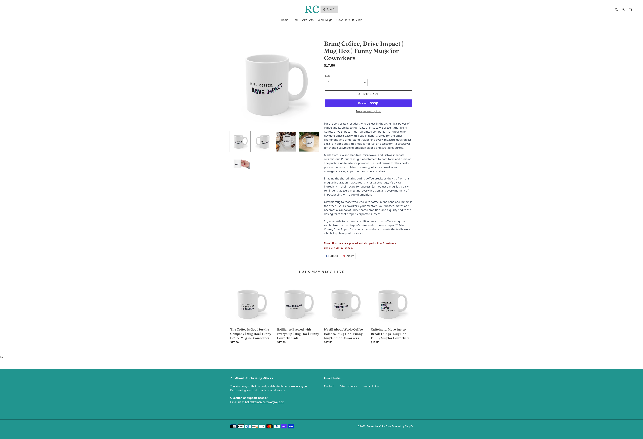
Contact (329, 386)
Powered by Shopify (402, 426)
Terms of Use (370, 386)
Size (327, 75)
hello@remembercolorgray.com (264, 402)
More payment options (368, 111)
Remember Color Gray (379, 426)
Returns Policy (348, 386)
